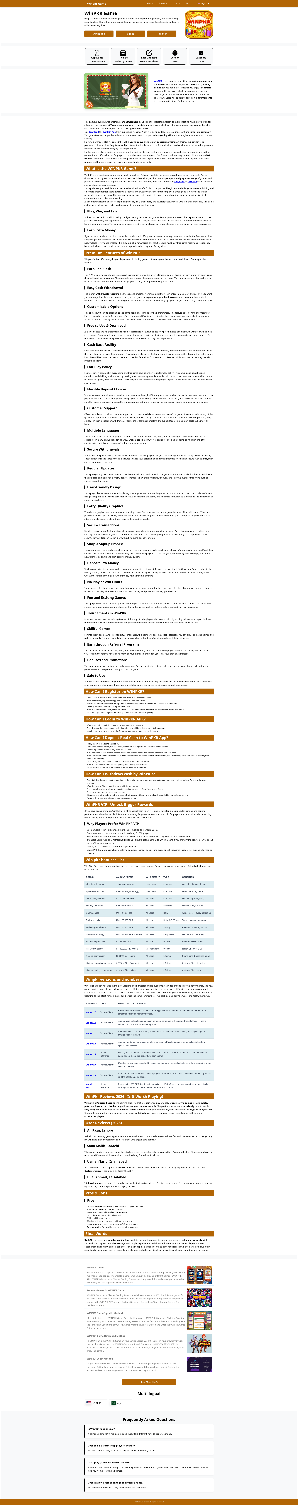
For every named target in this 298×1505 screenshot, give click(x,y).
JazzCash (192, 181)
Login (177, 3)
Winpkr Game (96, 3)
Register (162, 33)
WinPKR (158, 81)
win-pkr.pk (145, 1502)
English (97, 1402)
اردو (119, 1402)
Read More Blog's (149, 1382)
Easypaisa (179, 181)
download (94, 131)
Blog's (188, 3)
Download (163, 3)
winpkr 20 (91, 1075)
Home (150, 3)
